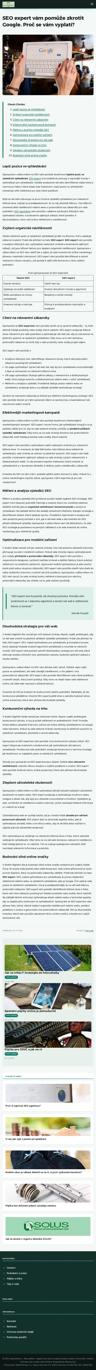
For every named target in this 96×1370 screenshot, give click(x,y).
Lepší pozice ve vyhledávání (29, 109)
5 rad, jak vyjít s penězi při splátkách (26, 1139)
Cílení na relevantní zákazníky (30, 119)
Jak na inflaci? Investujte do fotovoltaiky (32, 972)
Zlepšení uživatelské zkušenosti (31, 150)
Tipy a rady (89, 930)
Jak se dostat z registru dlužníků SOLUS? (29, 1239)
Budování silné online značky (30, 155)
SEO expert (35, 178)
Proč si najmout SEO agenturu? (23, 1105)
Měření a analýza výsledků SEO (31, 129)
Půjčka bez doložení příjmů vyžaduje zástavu (31, 1205)
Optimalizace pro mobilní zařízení (32, 134)
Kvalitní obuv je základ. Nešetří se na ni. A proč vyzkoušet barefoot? (44, 1172)
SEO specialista (22, 211)
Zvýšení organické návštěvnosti (31, 114)
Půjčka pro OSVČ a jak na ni (23, 1049)
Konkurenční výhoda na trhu (30, 145)
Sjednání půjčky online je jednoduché (30, 1011)
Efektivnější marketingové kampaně (34, 124)
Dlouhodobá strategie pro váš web (33, 140)
